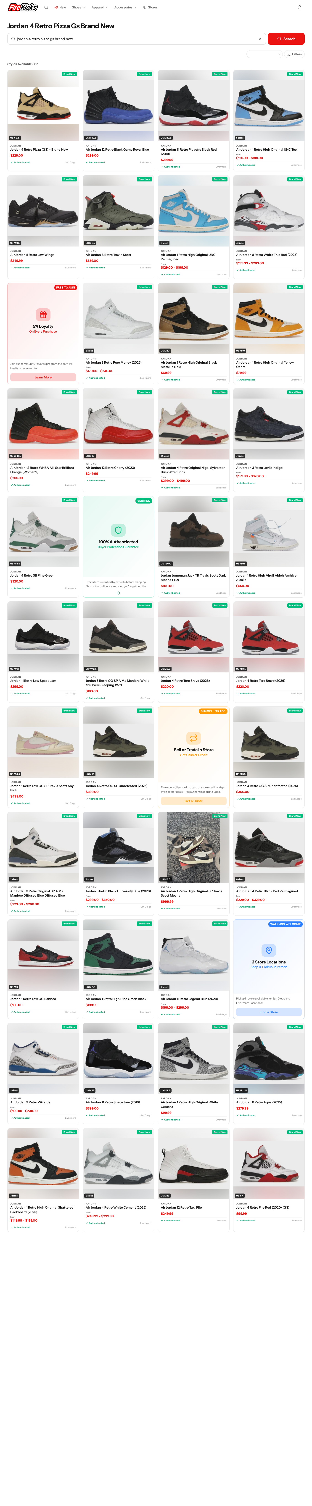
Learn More (43, 377)
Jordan (15, 145)
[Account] (300, 7)
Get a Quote (194, 801)
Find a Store (269, 1012)
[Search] (46, 7)
